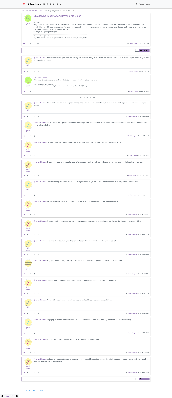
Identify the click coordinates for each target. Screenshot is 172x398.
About (41, 390)
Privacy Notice (30, 390)
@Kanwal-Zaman (40, 58)
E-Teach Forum (34, 4)
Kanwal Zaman (133, 43)
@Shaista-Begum (40, 77)
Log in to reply (144, 50)
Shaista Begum (133, 71)
